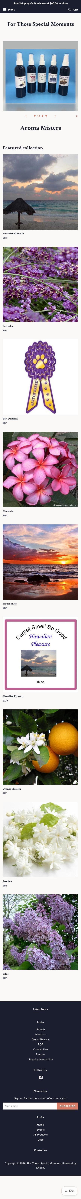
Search (40, 1029)
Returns (40, 1054)
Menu (11, 9)
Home (40, 1124)
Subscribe (67, 1106)
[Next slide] (55, 116)
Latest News (40, 1009)
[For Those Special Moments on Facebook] (40, 1078)
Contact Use (40, 1049)
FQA (40, 1044)
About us (40, 1034)
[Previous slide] (26, 116)
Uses (40, 1139)
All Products (41, 1134)
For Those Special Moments (40, 24)
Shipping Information (40, 1059)
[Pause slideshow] (77, 116)
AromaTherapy (41, 1039)
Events (41, 1129)
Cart (75, 9)
